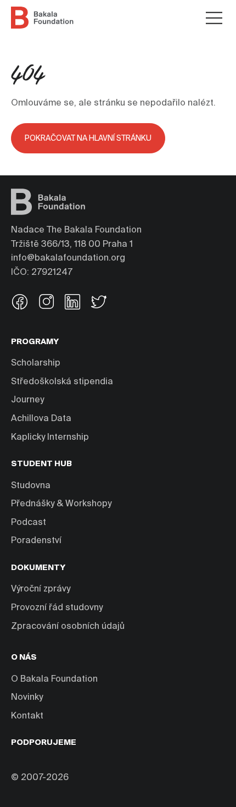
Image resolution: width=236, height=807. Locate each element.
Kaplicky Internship (50, 437)
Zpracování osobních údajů (68, 626)
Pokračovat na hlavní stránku (88, 138)
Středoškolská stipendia (62, 382)
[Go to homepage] (42, 18)
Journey (27, 400)
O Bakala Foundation (54, 679)
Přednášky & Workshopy (61, 504)
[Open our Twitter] (99, 303)
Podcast (28, 522)
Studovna (30, 486)
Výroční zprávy (40, 589)
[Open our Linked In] (72, 303)
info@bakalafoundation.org (68, 258)
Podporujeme (43, 743)
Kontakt (27, 716)
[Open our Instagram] (46, 303)
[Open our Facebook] (20, 303)
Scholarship (35, 363)
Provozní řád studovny (57, 608)
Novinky (27, 697)
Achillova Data (41, 418)
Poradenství (36, 541)
